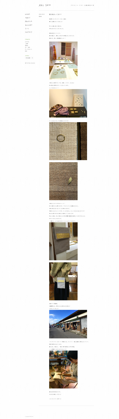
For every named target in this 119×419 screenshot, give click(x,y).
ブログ (28, 28)
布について (28, 18)
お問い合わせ (28, 32)
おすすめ (27, 41)
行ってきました (28, 49)
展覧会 (26, 45)
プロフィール (28, 21)
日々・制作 (27, 47)
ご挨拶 (26, 43)
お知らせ (28, 14)
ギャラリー (28, 25)
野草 (26, 51)
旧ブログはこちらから (30, 63)
